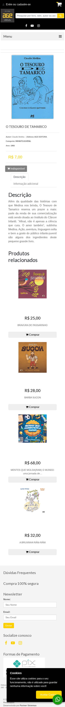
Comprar (33, 334)
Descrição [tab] (20, 177)
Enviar (8, 625)
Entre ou (11, 4)
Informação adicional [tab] (26, 183)
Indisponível (17, 168)
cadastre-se (24, 4)
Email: (6, 612)
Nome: (7, 599)
